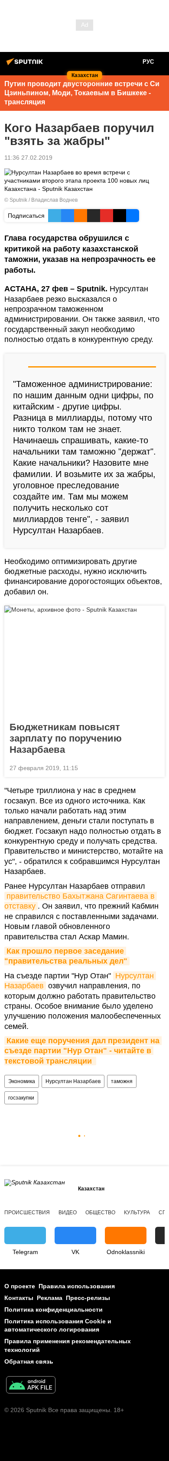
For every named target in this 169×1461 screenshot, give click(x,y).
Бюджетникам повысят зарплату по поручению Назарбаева (66, 738)
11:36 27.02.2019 (28, 157)
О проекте (19, 1286)
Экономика (21, 1081)
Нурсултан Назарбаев (73, 1081)
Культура (137, 1212)
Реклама (49, 1297)
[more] (154, 767)
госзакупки (21, 1098)
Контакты (18, 1297)
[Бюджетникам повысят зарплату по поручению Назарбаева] (84, 661)
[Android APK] (30, 1386)
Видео (67, 1212)
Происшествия (27, 1212)
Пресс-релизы (88, 1297)
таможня (122, 1081)
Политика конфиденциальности (53, 1309)
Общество (100, 1212)
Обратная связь (28, 1361)
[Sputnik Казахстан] (26, 64)
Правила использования (77, 1286)
